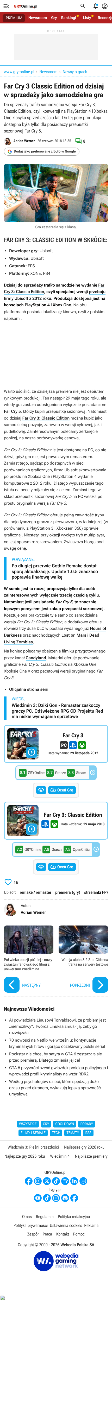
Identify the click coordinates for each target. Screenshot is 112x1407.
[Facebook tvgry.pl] (74, 1198)
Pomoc (79, 1234)
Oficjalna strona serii (28, 689)
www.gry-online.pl (19, 71)
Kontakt (62, 1234)
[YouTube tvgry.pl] (38, 1198)
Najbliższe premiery (91, 1156)
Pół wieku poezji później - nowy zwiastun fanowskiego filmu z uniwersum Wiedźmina (28, 960)
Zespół (33, 1234)
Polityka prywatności (31, 1225)
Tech (56, 1133)
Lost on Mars (73, 635)
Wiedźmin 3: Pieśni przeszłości (33, 1147)
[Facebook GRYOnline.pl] (29, 1181)
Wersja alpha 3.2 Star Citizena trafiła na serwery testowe (83, 960)
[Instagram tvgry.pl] (56, 1198)
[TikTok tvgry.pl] (47, 1198)
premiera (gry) (67, 892)
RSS (88, 1133)
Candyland (36, 657)
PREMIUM (14, 18)
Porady (86, 1124)
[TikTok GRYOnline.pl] (56, 1181)
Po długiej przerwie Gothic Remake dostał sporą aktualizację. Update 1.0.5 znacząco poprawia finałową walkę (55, 571)
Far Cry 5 (12, 411)
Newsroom (37, 17)
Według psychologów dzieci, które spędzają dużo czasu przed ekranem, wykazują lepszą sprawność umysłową (55, 1088)
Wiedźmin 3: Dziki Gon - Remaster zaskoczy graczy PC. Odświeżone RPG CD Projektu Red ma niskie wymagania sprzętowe (57, 711)
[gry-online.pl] (25, 6)
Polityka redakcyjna (74, 1216)
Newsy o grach (75, 71)
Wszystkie (28, 1124)
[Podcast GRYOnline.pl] (65, 1181)
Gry (54, 17)
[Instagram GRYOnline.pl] (38, 1181)
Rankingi (68, 17)
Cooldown (64, 1124)
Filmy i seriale (33, 1133)
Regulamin (45, 1216)
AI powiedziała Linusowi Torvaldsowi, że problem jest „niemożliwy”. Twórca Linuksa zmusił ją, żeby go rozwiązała (57, 1026)
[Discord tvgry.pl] (65, 1198)
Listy (87, 17)
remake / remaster (35, 892)
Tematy (72, 1133)
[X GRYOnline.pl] (47, 1181)
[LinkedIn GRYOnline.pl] (74, 1181)
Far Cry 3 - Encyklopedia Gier (56, 744)
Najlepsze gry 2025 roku (24, 1156)
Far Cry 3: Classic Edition (46, 418)
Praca (47, 1234)
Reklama (91, 1225)
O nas (27, 1216)
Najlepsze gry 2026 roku (84, 1147)
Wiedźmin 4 (60, 1156)
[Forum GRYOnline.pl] (83, 1181)
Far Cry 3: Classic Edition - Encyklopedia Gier (56, 820)
